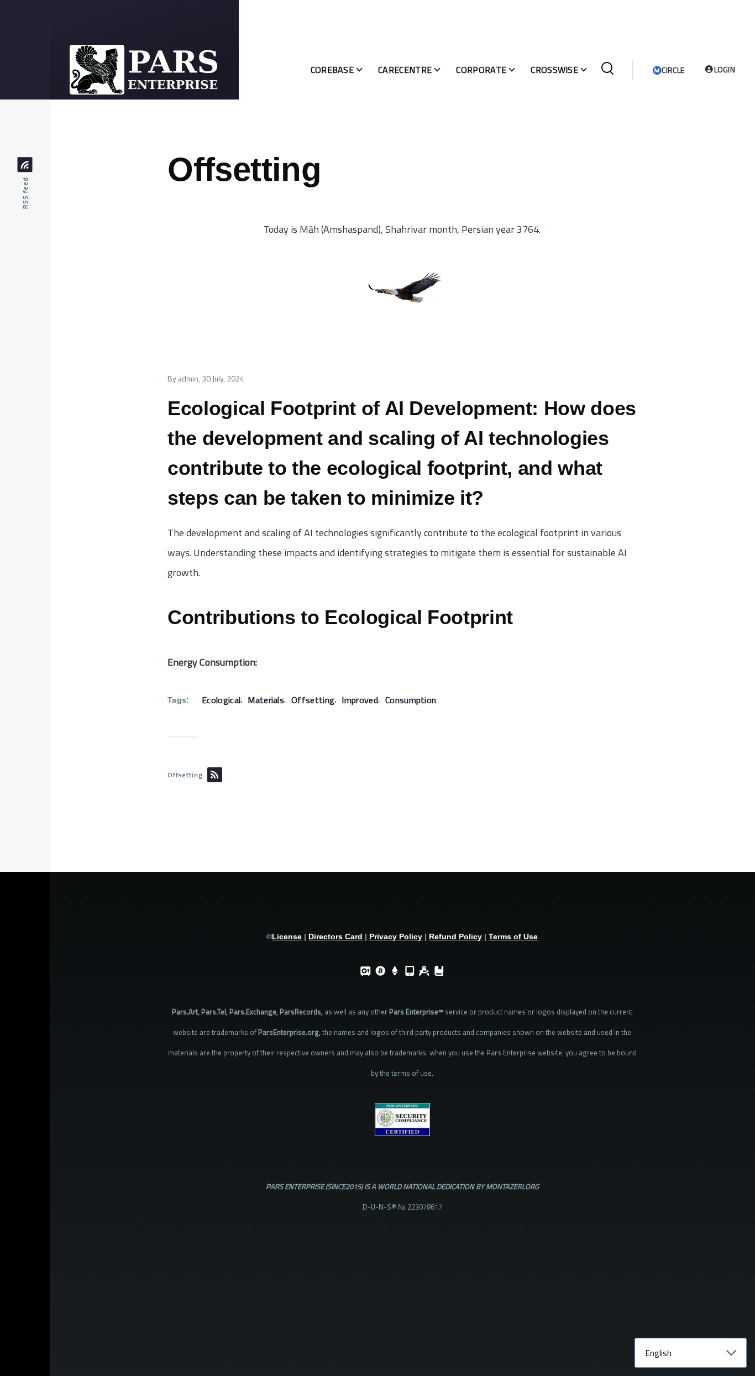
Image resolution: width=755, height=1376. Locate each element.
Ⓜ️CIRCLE (668, 70)
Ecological (221, 700)
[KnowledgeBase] (439, 971)
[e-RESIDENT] (409, 971)
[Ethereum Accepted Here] (395, 971)
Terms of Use (513, 936)
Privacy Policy (395, 936)
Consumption (411, 700)
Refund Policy (455, 936)
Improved (360, 700)
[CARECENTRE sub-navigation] (444, 70)
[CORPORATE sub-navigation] (518, 70)
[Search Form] (607, 70)
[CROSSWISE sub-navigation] (590, 70)
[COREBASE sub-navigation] (366, 70)
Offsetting (312, 700)
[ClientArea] (365, 971)
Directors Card (335, 936)
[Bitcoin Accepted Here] (380, 971)
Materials (266, 700)
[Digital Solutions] (424, 971)
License (287, 936)
